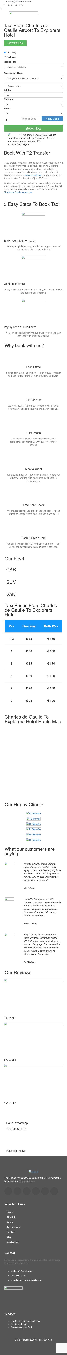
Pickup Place (11, 61)
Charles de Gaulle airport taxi (18, 192)
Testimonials (13, 1227)
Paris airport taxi (33, 175)
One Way (11, 52)
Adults (7, 90)
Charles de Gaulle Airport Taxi (25, 1321)
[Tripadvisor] (45, 1191)
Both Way (11, 57)
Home (10, 1212)
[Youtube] (27, 1191)
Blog (9, 1237)
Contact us (12, 1242)
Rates (10, 1222)
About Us (11, 1217)
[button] (57, 14)
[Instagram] (36, 1191)
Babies (7, 108)
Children (8, 99)
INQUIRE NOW (16, 1151)
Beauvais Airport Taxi (21, 1327)
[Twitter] (54, 1191)
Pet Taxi (11, 1232)
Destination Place (13, 73)
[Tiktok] (17, 1191)
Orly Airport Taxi (18, 1324)
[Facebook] (8, 1191)
